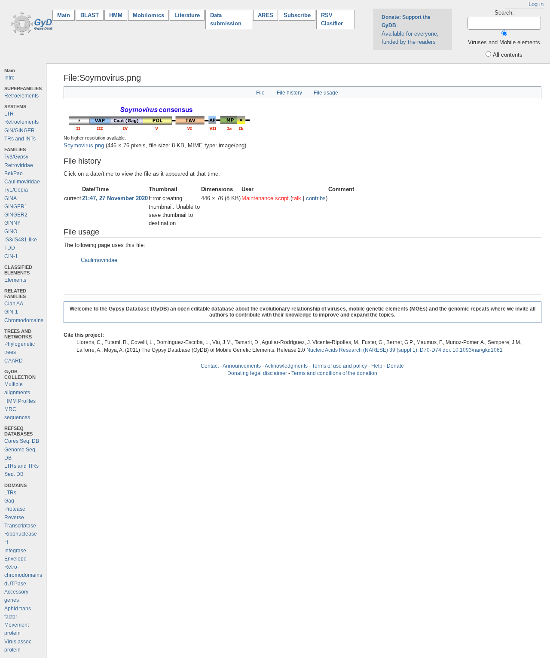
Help (376, 366)
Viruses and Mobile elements (504, 42)
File (260, 93)
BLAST (89, 15)
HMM (115, 15)
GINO (10, 231)
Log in (536, 4)
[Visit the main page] (35, 23)
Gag (9, 500)
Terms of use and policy (339, 366)
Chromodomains (23, 320)
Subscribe (297, 15)
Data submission (225, 19)
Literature (187, 15)
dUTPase (15, 583)
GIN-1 (11, 311)
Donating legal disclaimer (257, 373)
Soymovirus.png (84, 145)
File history (289, 93)
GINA (10, 198)
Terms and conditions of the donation (334, 373)
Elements (15, 280)
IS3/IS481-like (20, 239)
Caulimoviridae (22, 181)
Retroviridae (18, 165)
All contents (507, 55)
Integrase (15, 550)
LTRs (10, 492)
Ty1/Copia (16, 189)
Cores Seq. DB (21, 441)
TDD (9, 247)
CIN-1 (11, 256)
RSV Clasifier (332, 19)
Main (66, 15)
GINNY (12, 222)
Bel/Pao (13, 173)
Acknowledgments (286, 366)
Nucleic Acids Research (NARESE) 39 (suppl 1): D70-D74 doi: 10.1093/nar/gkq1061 (404, 350)
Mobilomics (148, 15)
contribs (316, 198)
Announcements (242, 366)
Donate (395, 366)
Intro (9, 77)
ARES (265, 15)
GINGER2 (16, 214)
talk (296, 198)
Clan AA (13, 303)
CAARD (13, 360)
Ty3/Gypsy (16, 156)
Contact (210, 366)
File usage (326, 93)
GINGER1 (16, 206)
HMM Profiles (20, 401)
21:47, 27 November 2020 (115, 198)
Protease (14, 509)
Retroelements (21, 95)
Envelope (15, 558)
